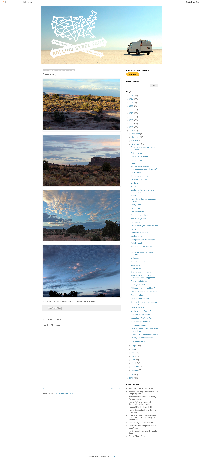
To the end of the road (139, 233)
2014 (131, 375)
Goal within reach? (138, 341)
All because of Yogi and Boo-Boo (144, 288)
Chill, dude (135, 258)
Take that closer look (139, 179)
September (136, 144)
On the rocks (136, 172)
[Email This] (49, 308)
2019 (131, 117)
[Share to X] (55, 308)
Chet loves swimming (139, 176)
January (134, 370)
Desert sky (135, 163)
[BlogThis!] (52, 308)
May (133, 356)
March (134, 363)
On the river (135, 183)
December (135, 134)
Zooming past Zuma (139, 325)
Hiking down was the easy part (143, 240)
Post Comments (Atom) (63, 393)
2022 (131, 106)
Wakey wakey (136, 153)
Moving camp (136, 236)
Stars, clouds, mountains (141, 272)
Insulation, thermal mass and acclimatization (142, 191)
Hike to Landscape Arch (140, 156)
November (135, 137)
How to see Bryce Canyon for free (144, 226)
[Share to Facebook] (57, 308)
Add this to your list (138, 219)
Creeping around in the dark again (144, 334)
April (133, 360)
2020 (131, 113)
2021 (131, 110)
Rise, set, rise (136, 160)
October (134, 141)
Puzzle (133, 196)
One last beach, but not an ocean (144, 292)
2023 (131, 103)
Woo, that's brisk (137, 295)
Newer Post (47, 389)
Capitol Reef (136, 208)
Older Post (115, 389)
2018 (131, 120)
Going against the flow (140, 299)
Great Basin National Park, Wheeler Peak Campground (143, 276)
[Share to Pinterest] (60, 308)
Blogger (112, 456)
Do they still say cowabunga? (142, 338)
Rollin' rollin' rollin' (138, 308)
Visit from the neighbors (140, 315)
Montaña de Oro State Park (142, 318)
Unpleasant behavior (139, 212)
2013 (131, 378)
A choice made (137, 243)
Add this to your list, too (140, 215)
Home (82, 389)
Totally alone (136, 205)
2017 (131, 124)
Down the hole (136, 268)
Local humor (136, 265)
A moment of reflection (140, 222)
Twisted (134, 229)
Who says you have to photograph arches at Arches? (144, 168)
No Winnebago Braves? (140, 322)
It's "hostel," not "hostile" (141, 311)
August (134, 346)
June (133, 353)
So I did (134, 187)
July (133, 349)
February (135, 367)
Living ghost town (138, 285)
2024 (131, 99)
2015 (131, 131)
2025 (131, 96)
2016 (131, 127)
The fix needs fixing (139, 281)
